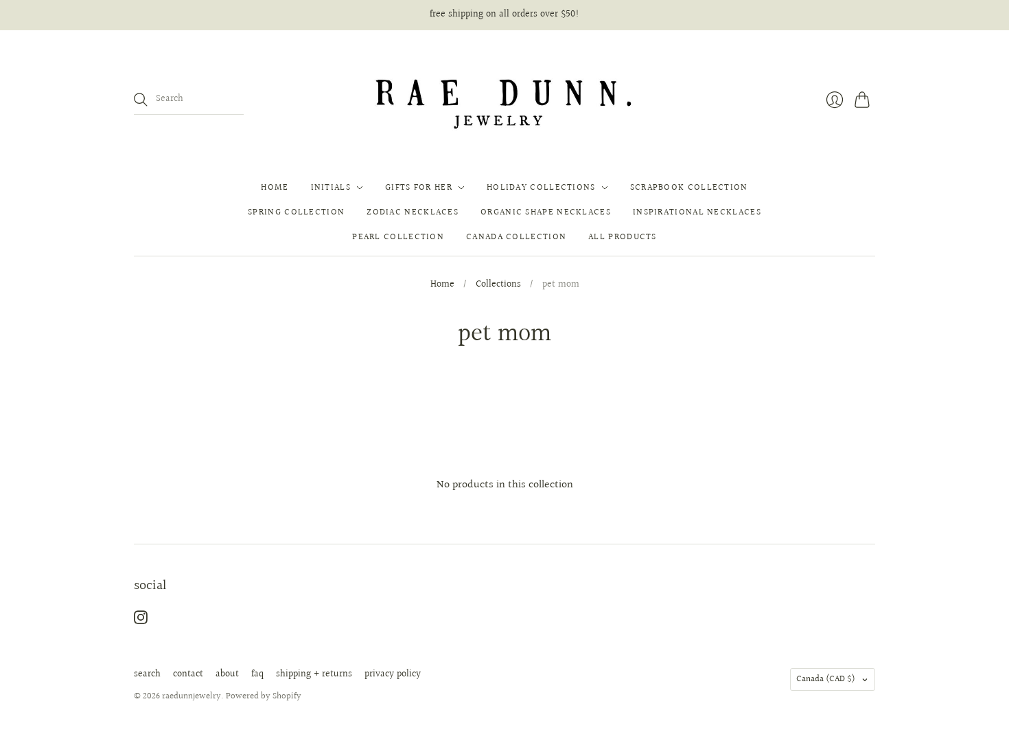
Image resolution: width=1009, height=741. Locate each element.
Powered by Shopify (263, 696)
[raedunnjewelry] (505, 99)
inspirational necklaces (697, 212)
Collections (498, 285)
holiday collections (541, 188)
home (274, 188)
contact (188, 674)
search (147, 674)
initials (331, 188)
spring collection (296, 212)
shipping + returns (314, 674)
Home (442, 285)
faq (257, 674)
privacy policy (392, 674)
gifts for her (418, 188)
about (227, 674)
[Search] (141, 100)
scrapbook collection (689, 188)
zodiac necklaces (413, 212)
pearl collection (398, 237)
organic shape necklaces (545, 212)
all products (622, 237)
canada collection (516, 237)
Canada (825, 679)
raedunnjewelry (191, 696)
